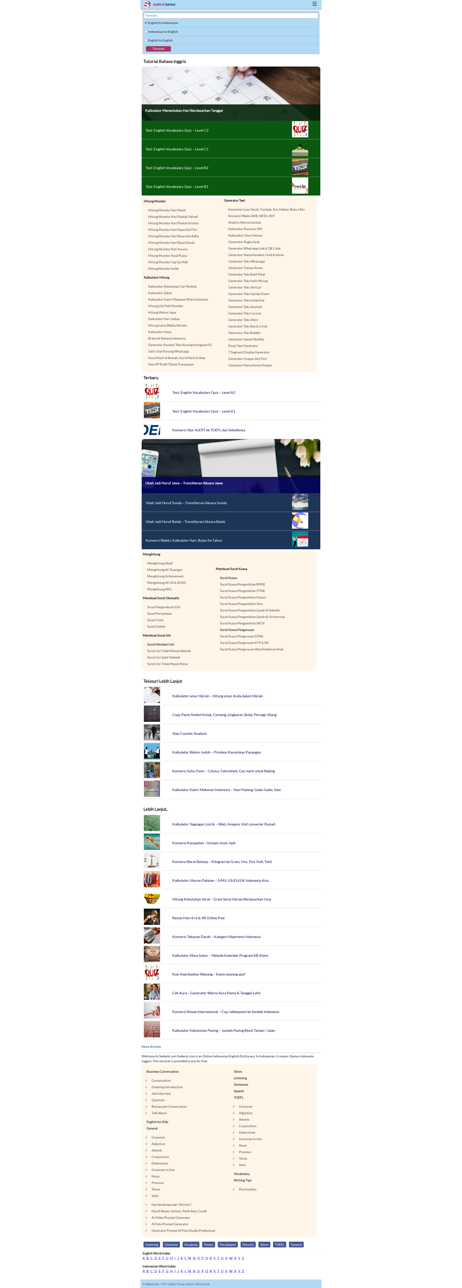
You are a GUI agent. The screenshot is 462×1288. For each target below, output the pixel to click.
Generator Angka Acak (244, 242)
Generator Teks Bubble (244, 333)
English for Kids (157, 1122)
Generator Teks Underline (246, 300)
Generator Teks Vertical (244, 287)
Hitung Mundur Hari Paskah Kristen (173, 223)
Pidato (208, 1245)
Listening (240, 1078)
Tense (156, 1189)
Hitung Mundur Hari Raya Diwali (171, 243)
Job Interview (161, 1093)
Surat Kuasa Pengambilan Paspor (243, 597)
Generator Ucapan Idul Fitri (247, 359)
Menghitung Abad (160, 563)
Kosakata (191, 1245)
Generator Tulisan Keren (245, 268)
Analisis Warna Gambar (244, 222)
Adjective (158, 1144)
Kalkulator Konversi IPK (245, 229)
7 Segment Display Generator (249, 352)
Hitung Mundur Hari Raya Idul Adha (173, 236)
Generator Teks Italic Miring (248, 281)
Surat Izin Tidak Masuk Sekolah (169, 651)
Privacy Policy (185, 1283)
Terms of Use (202, 1283)
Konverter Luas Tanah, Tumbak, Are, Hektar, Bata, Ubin (266, 209)
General (152, 1128)
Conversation (161, 1080)
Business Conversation (163, 1071)
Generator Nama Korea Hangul (250, 365)
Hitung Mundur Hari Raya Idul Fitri (172, 230)
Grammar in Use (163, 1170)
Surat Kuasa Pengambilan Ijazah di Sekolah (250, 610)
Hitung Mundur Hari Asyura (168, 249)
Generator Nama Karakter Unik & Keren (256, 255)
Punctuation (247, 1189)
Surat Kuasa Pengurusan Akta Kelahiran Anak (252, 649)
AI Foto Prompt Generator (170, 1224)
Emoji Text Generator (243, 346)
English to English (160, 40)
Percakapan (228, 1245)
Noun (156, 1176)
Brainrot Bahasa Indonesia (167, 338)
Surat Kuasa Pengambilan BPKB (242, 584)
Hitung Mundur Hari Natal (167, 210)
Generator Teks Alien (243, 320)
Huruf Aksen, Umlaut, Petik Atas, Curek (179, 1211)
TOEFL (238, 1097)
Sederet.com (152, 1283)
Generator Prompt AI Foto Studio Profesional (183, 1230)
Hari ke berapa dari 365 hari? (171, 1204)
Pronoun (158, 1183)
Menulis (248, 1245)
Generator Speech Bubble (246, 339)
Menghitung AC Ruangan (164, 570)
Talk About (159, 1113)
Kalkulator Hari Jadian (164, 319)
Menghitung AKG (159, 589)
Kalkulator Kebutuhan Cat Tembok (172, 286)
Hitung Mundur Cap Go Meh (168, 262)
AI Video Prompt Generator (171, 1217)
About (172, 1283)
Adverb (157, 1150)
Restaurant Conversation (169, 1106)
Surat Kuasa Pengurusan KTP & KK (244, 643)
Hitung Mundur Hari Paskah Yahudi (173, 217)
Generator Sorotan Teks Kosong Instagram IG (180, 345)
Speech (239, 1091)
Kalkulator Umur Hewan (245, 235)
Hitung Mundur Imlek (163, 268)
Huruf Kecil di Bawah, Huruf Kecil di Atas (176, 358)
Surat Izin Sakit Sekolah (163, 657)
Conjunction (160, 1157)
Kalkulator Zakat (160, 293)
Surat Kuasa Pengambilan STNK (242, 591)
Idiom (238, 1071)
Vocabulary (242, 1174)
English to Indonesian (163, 23)
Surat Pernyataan (159, 613)
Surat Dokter (156, 626)
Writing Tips (243, 1180)
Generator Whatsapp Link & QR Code (254, 248)
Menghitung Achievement (165, 576)
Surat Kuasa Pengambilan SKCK (242, 623)
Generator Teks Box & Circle (247, 326)
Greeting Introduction (167, 1087)
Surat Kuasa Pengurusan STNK (241, 636)
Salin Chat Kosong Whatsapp (168, 351)
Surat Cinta (155, 620)
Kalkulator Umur (160, 332)
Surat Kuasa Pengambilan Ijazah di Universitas (252, 617)
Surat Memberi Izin (160, 644)
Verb (155, 1196)
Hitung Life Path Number (165, 306)
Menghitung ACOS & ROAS (166, 583)
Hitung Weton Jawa (162, 312)
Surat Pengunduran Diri (164, 607)
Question (158, 1100)
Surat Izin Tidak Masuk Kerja (167, 664)
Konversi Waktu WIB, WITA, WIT (251, 216)
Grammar (158, 1137)
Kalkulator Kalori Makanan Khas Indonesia (178, 299)
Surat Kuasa (228, 578)
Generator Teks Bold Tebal (246, 274)
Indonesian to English (163, 32)
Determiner (160, 1163)
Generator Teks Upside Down (248, 294)
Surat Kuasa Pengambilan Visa (241, 604)
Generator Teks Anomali (245, 307)
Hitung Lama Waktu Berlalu (167, 325)
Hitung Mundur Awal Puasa (167, 255)
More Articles (151, 1047)
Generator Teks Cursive (244, 313)
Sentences (241, 1084)
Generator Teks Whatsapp (246, 261)
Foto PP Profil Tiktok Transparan (171, 364)
